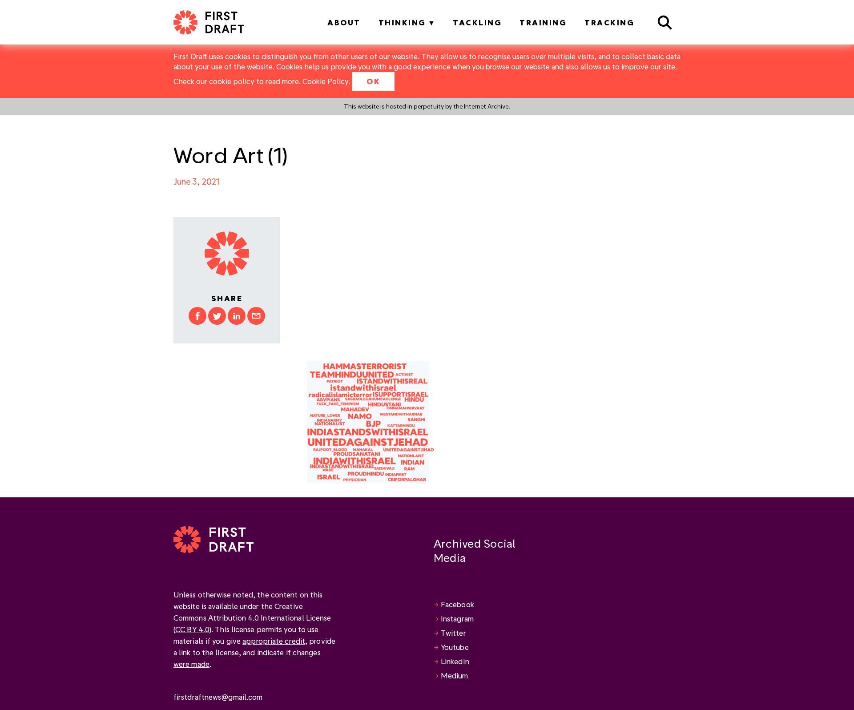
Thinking (402, 22)
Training (543, 22)
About (344, 22)
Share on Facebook (197, 316)
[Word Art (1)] (370, 420)
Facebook (457, 604)
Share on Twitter (217, 316)
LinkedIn (455, 661)
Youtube (455, 647)
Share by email (256, 316)
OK (373, 81)
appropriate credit (273, 641)
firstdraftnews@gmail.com (217, 697)
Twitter (453, 633)
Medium (454, 675)
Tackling (477, 22)
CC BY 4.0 (192, 629)
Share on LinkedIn (237, 316)
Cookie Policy (325, 81)
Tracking (609, 22)
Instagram (457, 618)
